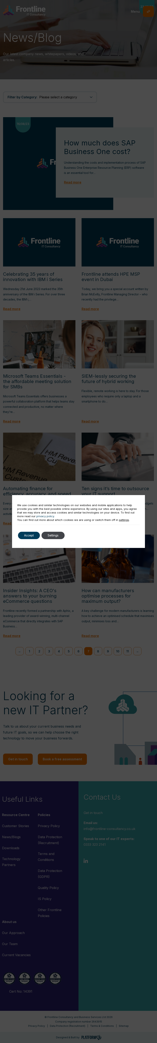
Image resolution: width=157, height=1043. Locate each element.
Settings (53, 535)
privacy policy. (45, 516)
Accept (29, 535)
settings (124, 520)
